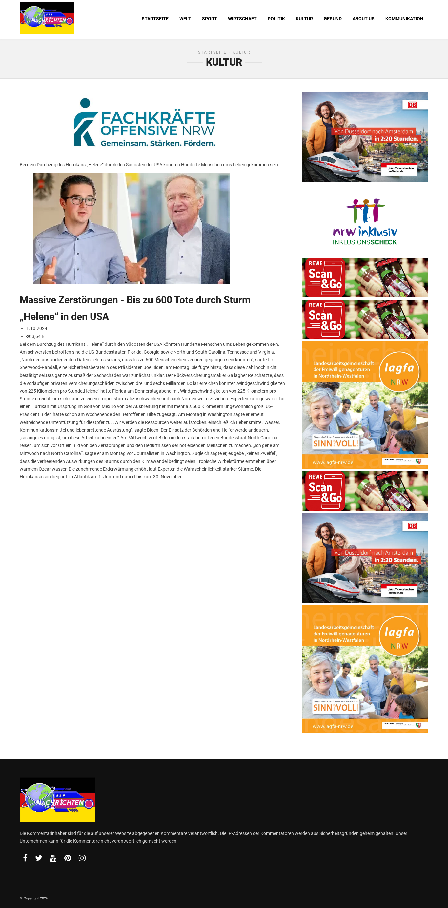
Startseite (212, 52)
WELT (185, 18)
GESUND (333, 18)
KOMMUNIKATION (404, 18)
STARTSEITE (155, 18)
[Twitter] (38, 858)
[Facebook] (25, 858)
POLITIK (276, 18)
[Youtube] (53, 858)
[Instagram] (82, 858)
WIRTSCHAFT (242, 18)
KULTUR (304, 18)
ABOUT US (364, 18)
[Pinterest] (67, 858)
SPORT (209, 18)
